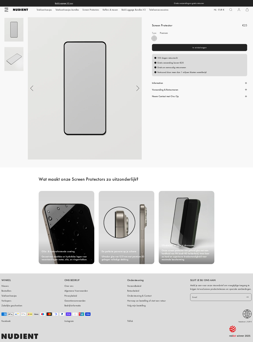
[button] (6, 9)
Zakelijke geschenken (11, 305)
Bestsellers (6, 290)
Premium (154, 38)
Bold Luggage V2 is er (64, 3)
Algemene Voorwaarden (76, 290)
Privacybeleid (70, 295)
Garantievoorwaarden (75, 300)
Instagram (69, 321)
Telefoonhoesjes (44, 9)
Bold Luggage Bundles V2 (134, 9)
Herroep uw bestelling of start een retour (146, 300)
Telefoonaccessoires (158, 9)
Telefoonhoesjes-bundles (67, 9)
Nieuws (5, 285)
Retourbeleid (133, 290)
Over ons (68, 285)
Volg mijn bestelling (136, 305)
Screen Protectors (90, 9)
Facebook (6, 321)
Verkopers (6, 300)
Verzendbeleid (134, 285)
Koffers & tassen (110, 9)
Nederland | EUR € (245, 322)
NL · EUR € (219, 9)
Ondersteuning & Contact (139, 295)
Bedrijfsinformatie (72, 305)
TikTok (130, 321)
